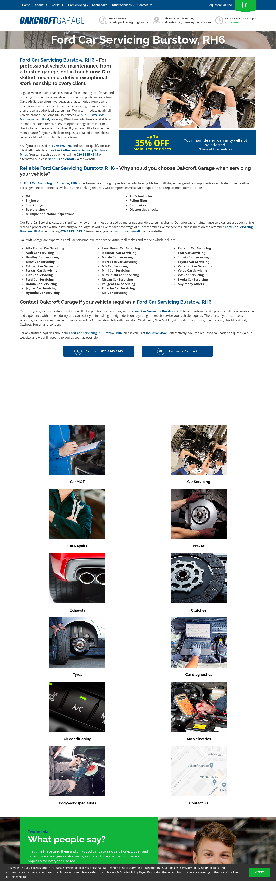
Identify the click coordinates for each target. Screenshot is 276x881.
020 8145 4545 (117, 18)
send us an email (61, 159)
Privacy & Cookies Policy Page (126, 872)
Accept (259, 872)
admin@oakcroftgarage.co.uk (128, 22)
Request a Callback (220, 5)
